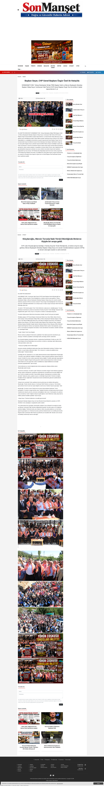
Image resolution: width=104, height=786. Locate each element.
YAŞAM (27, 66)
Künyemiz (48, 759)
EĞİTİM (59, 66)
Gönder (60, 179)
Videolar (83, 72)
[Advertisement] (52, 30)
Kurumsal (61, 759)
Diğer (19, 69)
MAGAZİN (46, 66)
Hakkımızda (54, 759)
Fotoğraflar (91, 72)
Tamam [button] (98, 783)
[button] (13, 73)
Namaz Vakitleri (64, 767)
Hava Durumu (53, 767)
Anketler (42, 765)
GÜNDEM (39, 66)
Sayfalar (52, 765)
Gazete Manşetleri (64, 765)
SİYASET (71, 66)
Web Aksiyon (55, 780)
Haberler (19, 76)
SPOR (77, 66)
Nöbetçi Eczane (44, 767)
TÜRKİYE (33, 66)
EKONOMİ (20, 66)
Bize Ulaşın (68, 759)
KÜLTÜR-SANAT (33, 767)
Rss (42, 759)
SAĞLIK (65, 66)
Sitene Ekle (36, 759)
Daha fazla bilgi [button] (60, 783)
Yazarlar (99, 72)
